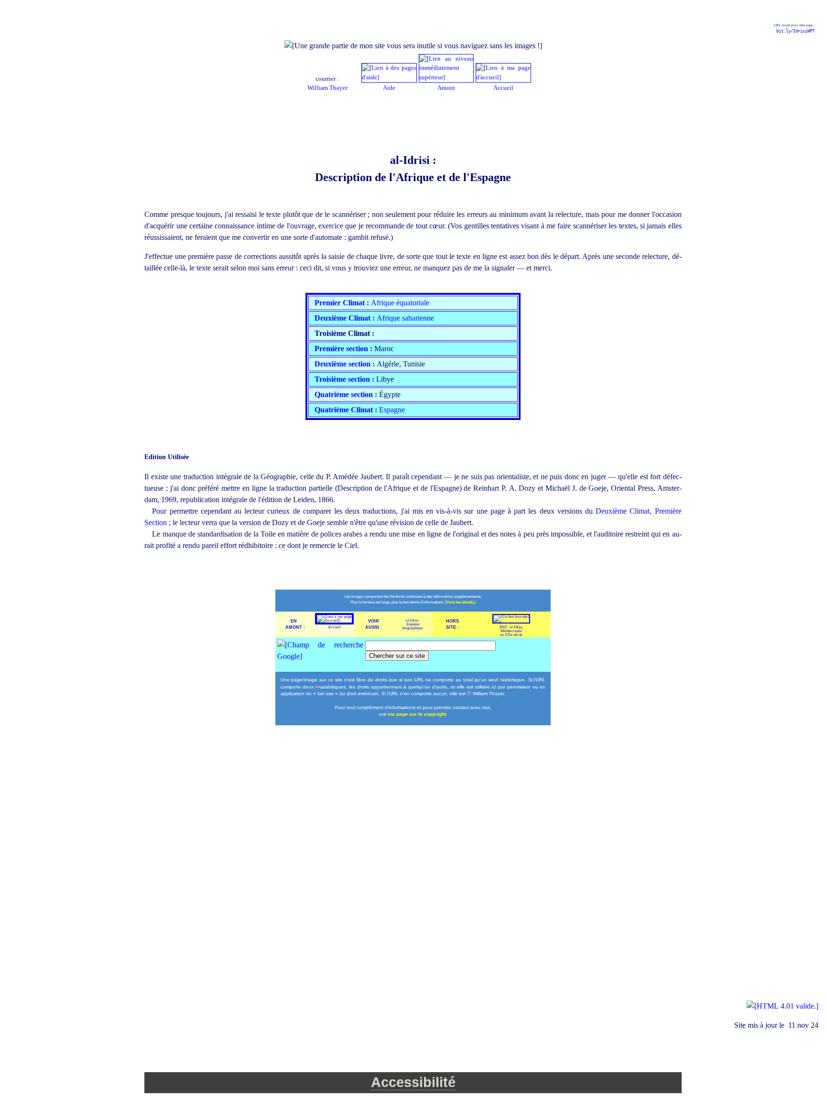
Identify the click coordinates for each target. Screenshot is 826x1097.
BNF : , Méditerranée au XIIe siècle (511, 631)
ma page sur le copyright (417, 714)
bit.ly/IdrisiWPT (795, 31)
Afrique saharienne (374, 318)
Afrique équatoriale (372, 303)
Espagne (360, 410)
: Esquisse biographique (412, 624)
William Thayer (327, 88)
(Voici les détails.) (460, 602)
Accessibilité (413, 1082)
